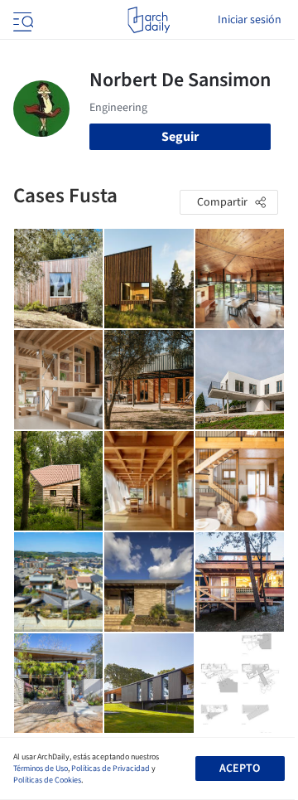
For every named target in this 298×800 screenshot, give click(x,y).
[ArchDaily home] (148, 20)
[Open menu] (21, 20)
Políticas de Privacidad (110, 768)
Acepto (239, 768)
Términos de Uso (40, 768)
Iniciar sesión (249, 20)
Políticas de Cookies (47, 780)
